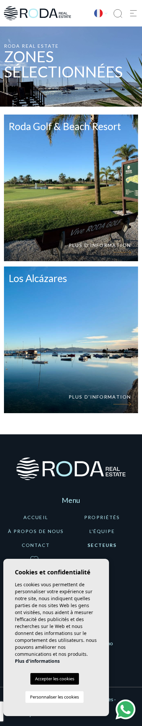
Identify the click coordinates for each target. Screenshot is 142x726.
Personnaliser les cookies (54, 697)
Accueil (35, 517)
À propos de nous (36, 531)
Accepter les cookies (54, 679)
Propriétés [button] (102, 517)
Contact (36, 545)
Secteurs (102, 545)
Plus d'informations (37, 661)
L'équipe (102, 531)
